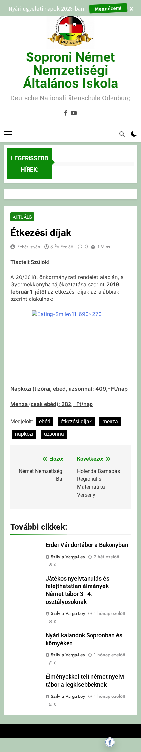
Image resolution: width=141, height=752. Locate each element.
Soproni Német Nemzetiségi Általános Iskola (70, 70)
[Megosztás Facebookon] (110, 742)
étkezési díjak (76, 421)
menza (110, 421)
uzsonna (54, 434)
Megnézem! (108, 8)
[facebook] (65, 113)
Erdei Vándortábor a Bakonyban (87, 545)
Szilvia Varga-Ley (68, 556)
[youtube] (74, 113)
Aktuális (22, 217)
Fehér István (28, 246)
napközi (24, 434)
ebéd (44, 421)
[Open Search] (122, 134)
